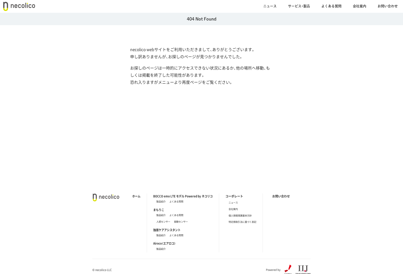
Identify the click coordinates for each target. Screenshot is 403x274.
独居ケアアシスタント (167, 230)
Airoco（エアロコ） (164, 243)
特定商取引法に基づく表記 (242, 222)
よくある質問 (176, 201)
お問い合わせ (388, 5)
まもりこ (158, 210)
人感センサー (163, 221)
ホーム (136, 196)
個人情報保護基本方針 (240, 215)
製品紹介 (161, 201)
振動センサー (181, 221)
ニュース (270, 5)
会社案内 (359, 5)
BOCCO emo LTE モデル (183, 196)
